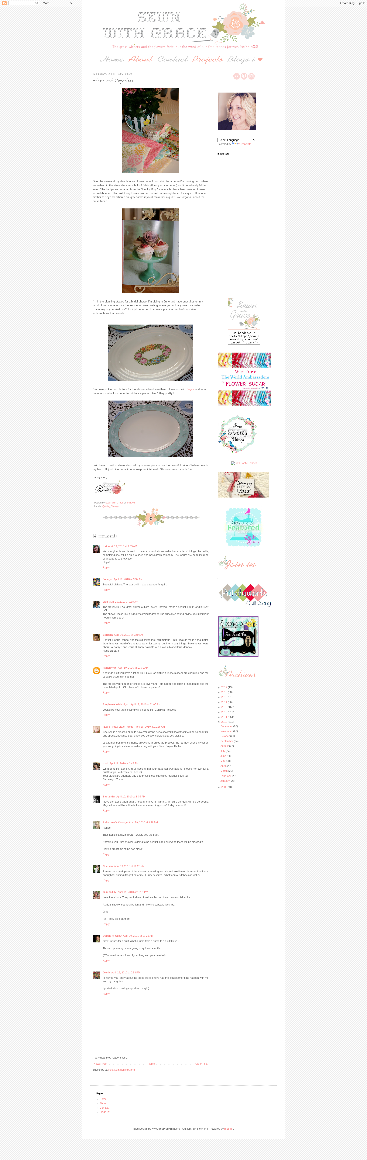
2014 (224, 702)
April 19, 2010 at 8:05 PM (130, 796)
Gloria (106, 972)
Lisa (105, 601)
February (225, 776)
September (227, 741)
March (224, 770)
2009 (224, 787)
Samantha (109, 796)
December (226, 726)
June (223, 756)
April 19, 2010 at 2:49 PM (124, 763)
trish (105, 763)
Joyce (190, 389)
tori (105, 546)
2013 (224, 707)
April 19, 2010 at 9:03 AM (122, 546)
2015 (224, 697)
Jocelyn (107, 579)
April (223, 766)
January (225, 780)
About (103, 1103)
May (223, 760)
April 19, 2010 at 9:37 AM (128, 579)
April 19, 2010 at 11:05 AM (145, 704)
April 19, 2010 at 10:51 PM (133, 892)
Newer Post (100, 1063)
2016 (224, 692)
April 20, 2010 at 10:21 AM (138, 935)
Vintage (115, 506)
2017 (224, 687)
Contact (104, 1107)
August (224, 746)
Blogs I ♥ (105, 1112)
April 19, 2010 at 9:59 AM (128, 634)
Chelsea (108, 866)
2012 (224, 712)
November (226, 731)
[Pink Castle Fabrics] (244, 463)
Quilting (106, 506)
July (223, 751)
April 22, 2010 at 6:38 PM (125, 972)
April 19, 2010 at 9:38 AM (123, 601)
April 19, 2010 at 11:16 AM (150, 726)
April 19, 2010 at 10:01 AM (133, 667)
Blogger (228, 1128)
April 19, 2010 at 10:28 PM (129, 866)
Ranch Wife (110, 667)
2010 (224, 721)
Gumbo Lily (109, 892)
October (225, 736)
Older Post (201, 1063)
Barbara (108, 634)
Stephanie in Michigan (116, 704)
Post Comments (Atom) (121, 1069)
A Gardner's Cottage (115, 822)
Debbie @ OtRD (112, 935)
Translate (245, 144)
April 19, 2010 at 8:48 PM (143, 822)
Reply (106, 567)
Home (151, 1063)
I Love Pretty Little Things (118, 726)
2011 (224, 717)
